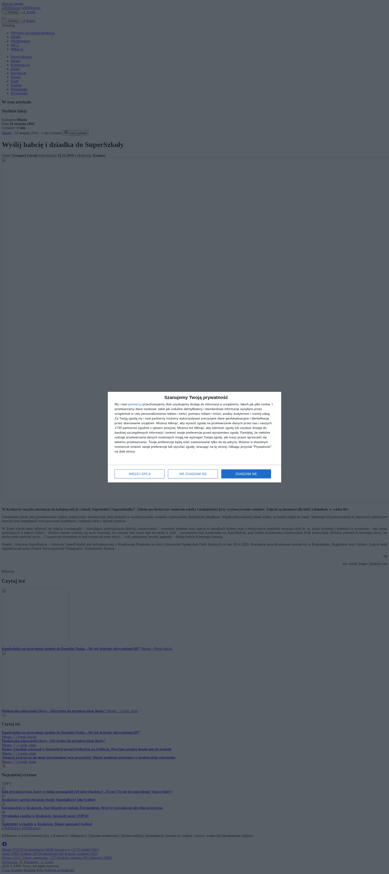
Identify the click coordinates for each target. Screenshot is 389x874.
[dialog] (194, 437)
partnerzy (135, 404)
